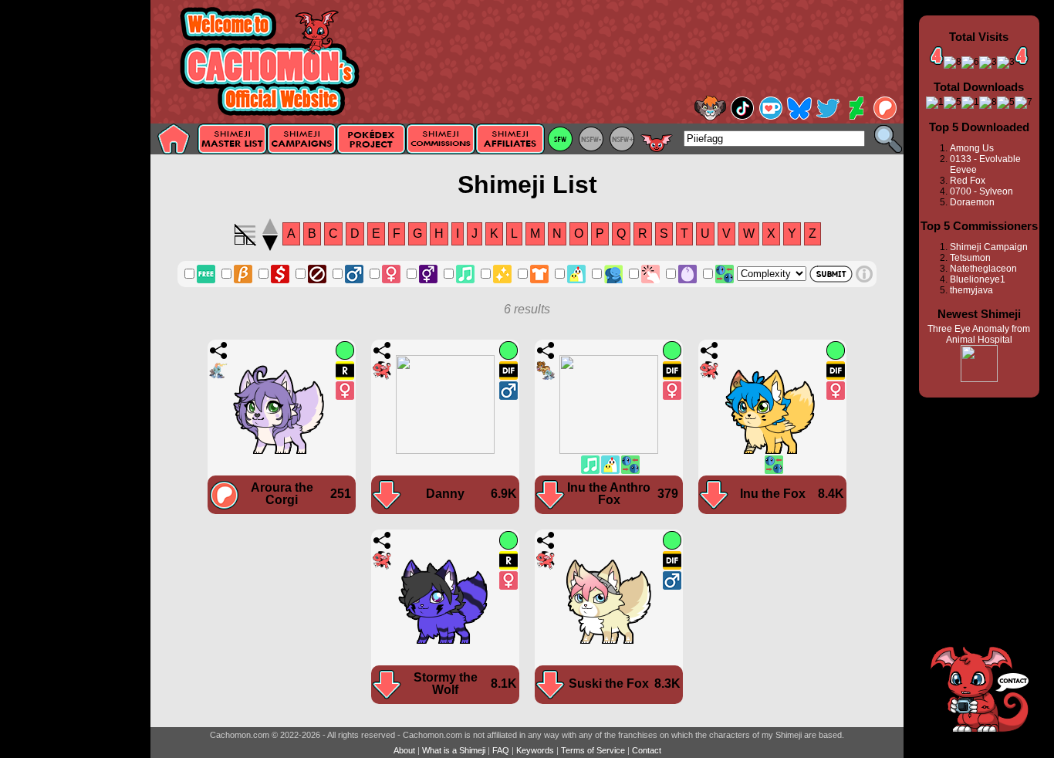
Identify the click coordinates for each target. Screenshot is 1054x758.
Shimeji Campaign (989, 247)
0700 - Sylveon (981, 191)
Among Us (972, 148)
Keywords (535, 750)
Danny (445, 493)
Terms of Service (593, 750)
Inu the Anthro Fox (608, 493)
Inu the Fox (773, 493)
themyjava (971, 290)
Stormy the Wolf (446, 683)
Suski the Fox (609, 683)
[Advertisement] (75, 244)
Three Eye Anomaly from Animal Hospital (978, 334)
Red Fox (967, 180)
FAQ (500, 750)
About (404, 750)
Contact (646, 750)
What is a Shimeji (453, 750)
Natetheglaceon (983, 268)
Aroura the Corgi (282, 493)
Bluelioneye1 (977, 279)
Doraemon (972, 202)
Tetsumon (970, 257)
